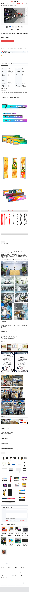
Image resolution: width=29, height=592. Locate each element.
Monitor (10, 575)
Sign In (2, 59)
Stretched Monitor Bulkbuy (19, 584)
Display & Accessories (10, 5)
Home (1, 5)
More (1, 586)
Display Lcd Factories (15, 581)
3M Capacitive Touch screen (4, 564)
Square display (16, 566)
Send (7, 520)
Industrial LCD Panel (16, 564)
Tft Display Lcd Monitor (4, 584)
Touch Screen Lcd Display (4, 577)
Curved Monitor (2, 567)
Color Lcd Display (21, 575)
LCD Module (22, 564)
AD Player (22, 567)
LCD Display (14, 5)
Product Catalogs (11, 563)
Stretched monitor (23, 566)
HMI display (9, 567)
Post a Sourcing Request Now (22, 520)
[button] (25, 65)
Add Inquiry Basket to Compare (14, 29)
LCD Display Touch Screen (23, 581)
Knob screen (15, 567)
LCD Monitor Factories (4, 581)
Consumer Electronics (5, 5)
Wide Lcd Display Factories (11, 584)
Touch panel (9, 564)
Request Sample (14, 42)
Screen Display (10, 581)
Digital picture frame (10, 566)
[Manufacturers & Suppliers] (14, 1)
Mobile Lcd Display (15, 575)
